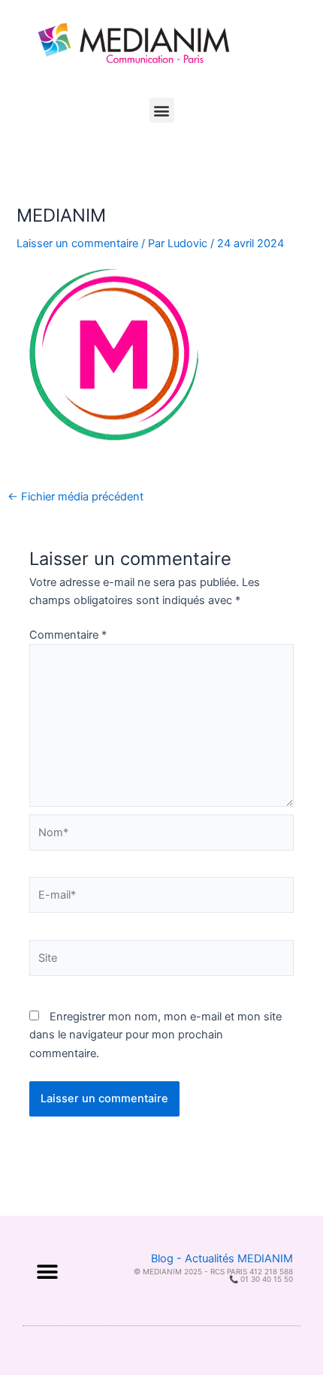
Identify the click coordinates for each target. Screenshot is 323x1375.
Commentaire (68, 635)
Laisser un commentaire (77, 243)
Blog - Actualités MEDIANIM (222, 1258)
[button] (161, 110)
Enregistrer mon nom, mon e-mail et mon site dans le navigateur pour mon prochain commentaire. (155, 1034)
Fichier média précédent (75, 497)
